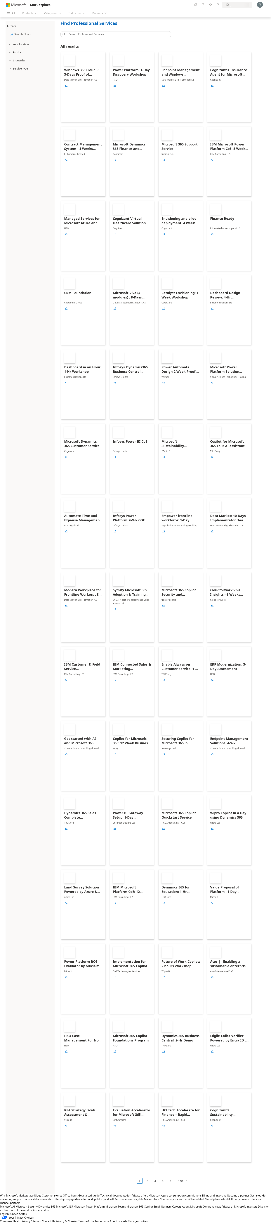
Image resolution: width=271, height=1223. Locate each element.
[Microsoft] (16, 5)
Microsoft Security (27, 1206)
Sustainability (40, 1210)
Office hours (70, 1195)
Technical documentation (115, 1195)
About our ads (118, 1221)
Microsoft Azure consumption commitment (175, 1195)
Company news (212, 1206)
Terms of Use (86, 1221)
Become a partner (238, 1195)
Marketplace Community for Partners (166, 1199)
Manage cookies (138, 1221)
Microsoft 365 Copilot (139, 1206)
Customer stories (52, 1195)
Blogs (37, 1195)
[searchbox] (33, 34)
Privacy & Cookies (66, 1221)
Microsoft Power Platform (89, 1206)
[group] (66, 85)
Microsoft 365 (64, 1206)
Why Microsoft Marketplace (17, 1195)
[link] (83, 87)
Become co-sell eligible (128, 1199)
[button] (63, 34)
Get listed (255, 1195)
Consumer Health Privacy (15, 1221)
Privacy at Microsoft (234, 1206)
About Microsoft (192, 1206)
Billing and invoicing (214, 1195)
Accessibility (24, 1210)
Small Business (162, 1206)
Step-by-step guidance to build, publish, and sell (84, 1199)
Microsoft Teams (115, 1206)
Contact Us (48, 1221)
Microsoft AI (7, 1206)
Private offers (140, 1195)
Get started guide (89, 1195)
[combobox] (117, 34)
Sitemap (36, 1221)
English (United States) (13, 1214)
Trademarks (102, 1221)
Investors (251, 1206)
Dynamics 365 (46, 1206)
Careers (176, 1206)
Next (180, 1181)
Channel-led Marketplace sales (208, 1199)
